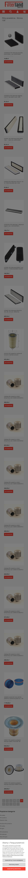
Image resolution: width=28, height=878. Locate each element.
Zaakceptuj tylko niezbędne (14, 860)
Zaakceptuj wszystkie (14, 868)
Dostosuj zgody (14, 864)
